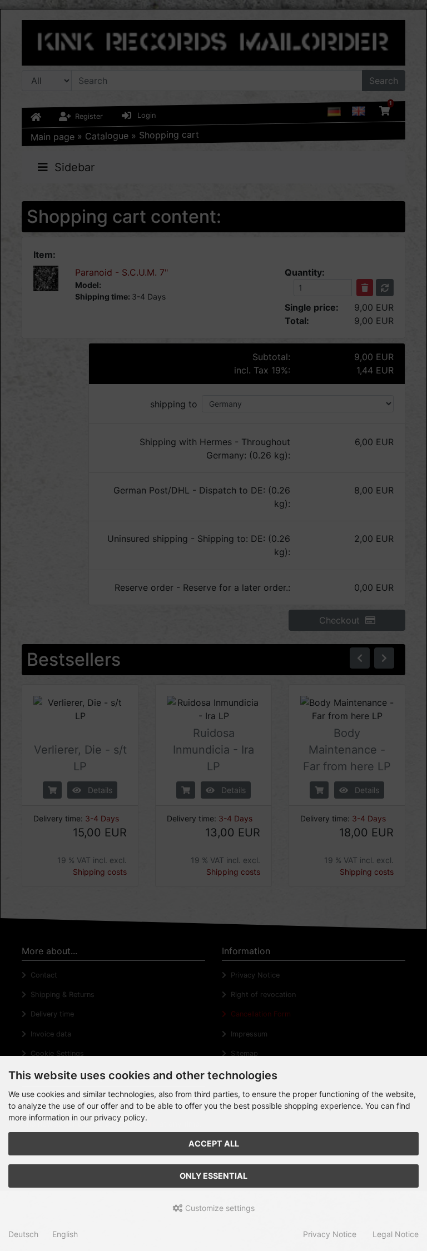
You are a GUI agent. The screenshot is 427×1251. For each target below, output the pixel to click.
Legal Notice (396, 1234)
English (65, 1234)
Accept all (213, 1143)
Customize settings (219, 1208)
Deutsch (23, 1234)
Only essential (213, 1175)
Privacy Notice (329, 1234)
